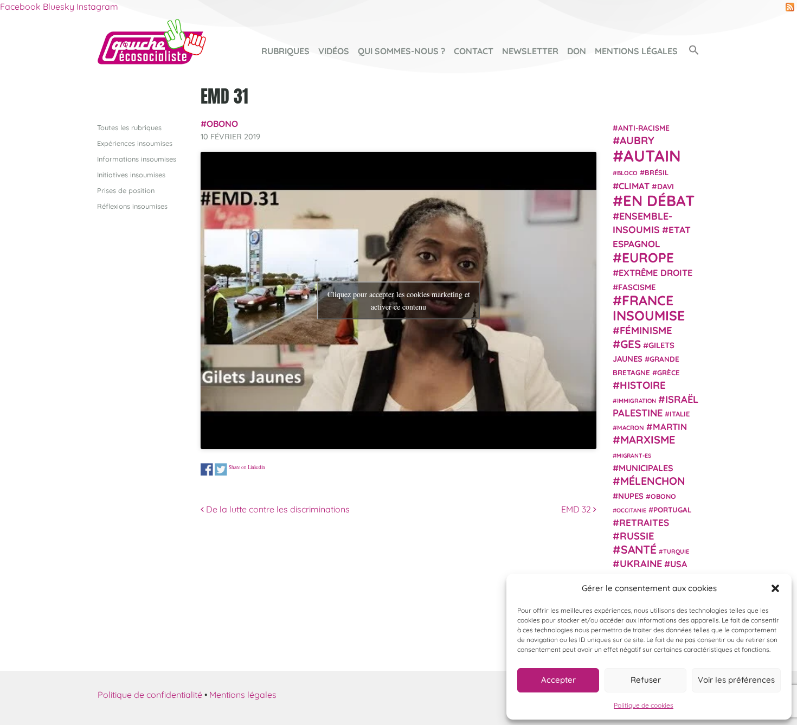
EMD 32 (577, 509)
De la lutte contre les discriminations (277, 509)
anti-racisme (644, 127)
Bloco (627, 173)
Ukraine (641, 563)
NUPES (631, 496)
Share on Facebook (207, 469)
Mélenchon (652, 480)
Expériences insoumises (134, 143)
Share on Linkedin (247, 467)
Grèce (668, 372)
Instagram (97, 6)
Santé (639, 549)
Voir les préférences (736, 680)
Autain (652, 155)
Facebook (20, 6)
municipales (646, 468)
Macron (630, 428)
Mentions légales (636, 51)
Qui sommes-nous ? (401, 51)
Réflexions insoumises (132, 206)
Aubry (637, 140)
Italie (680, 413)
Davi (665, 186)
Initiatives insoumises (131, 174)
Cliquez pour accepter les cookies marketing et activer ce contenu (398, 300)
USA (678, 564)
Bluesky (58, 6)
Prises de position (126, 190)
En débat (659, 200)
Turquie (676, 551)
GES (630, 344)
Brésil (657, 172)
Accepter (558, 680)
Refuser (646, 680)
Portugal (672, 509)
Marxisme (647, 439)
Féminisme (646, 330)
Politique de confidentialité (150, 694)
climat (634, 186)
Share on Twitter (221, 469)
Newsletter (530, 51)
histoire (643, 385)
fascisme (637, 287)
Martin (670, 426)
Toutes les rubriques (129, 127)
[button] (775, 588)
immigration (636, 401)
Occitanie (631, 510)
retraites (644, 522)
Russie (637, 536)
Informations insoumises (136, 159)
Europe (648, 257)
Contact (473, 51)
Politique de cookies (643, 705)
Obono (222, 123)
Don (576, 51)
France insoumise (649, 308)
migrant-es (633, 455)
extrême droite (655, 272)
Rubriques (285, 51)
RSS (790, 7)
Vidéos (333, 51)
